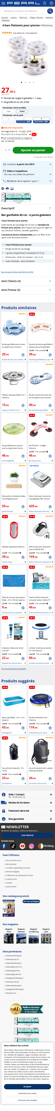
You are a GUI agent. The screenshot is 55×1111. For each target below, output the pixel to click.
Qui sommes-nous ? (14, 860)
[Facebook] (3, 188)
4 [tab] (33, 82)
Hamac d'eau (7, 562)
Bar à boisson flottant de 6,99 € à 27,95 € (17, 272)
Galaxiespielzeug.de (13, 955)
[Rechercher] (50, 11)
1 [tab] (21, 82)
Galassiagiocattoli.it (13, 974)
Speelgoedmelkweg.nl (14, 978)
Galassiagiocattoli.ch (14, 967)
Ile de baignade (8, 460)
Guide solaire (11, 886)
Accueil (4, 17)
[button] (17, 137)
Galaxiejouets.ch (12, 959)
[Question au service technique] (13, 188)
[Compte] (45, 3)
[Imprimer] (8, 188)
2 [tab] (25, 82)
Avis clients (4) (11, 281)
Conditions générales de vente (18, 868)
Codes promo (11, 879)
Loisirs (13, 17)
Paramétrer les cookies (27, 1093)
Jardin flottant (7, 511)
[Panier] (51, 3)
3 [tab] (29, 82)
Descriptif (7, 208)
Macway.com (11, 993)
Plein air (23, 17)
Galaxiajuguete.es (13, 970)
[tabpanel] (27, 56)
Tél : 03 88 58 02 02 (16, 797)
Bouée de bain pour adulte (12, 359)
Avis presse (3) (10, 290)
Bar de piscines (35, 460)
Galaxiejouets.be (12, 982)
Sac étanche (6, 783)
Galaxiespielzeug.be (13, 985)
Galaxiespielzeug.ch (13, 963)
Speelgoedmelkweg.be (15, 989)
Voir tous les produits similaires (13, 669)
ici (48, 1079)
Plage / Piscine (36, 17)
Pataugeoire (7, 732)
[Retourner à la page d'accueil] (23, 3)
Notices (9, 883)
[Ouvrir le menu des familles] (3, 3)
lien (41, 1062)
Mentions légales (12, 871)
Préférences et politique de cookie (19, 875)
